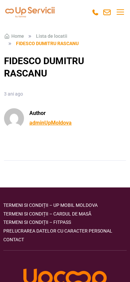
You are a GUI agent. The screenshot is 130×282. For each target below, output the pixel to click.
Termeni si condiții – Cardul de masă (47, 214)
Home (17, 36)
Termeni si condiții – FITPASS (37, 222)
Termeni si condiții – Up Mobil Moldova (50, 205)
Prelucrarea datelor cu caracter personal (57, 231)
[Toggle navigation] (120, 12)
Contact (13, 239)
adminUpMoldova (50, 123)
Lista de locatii (51, 36)
